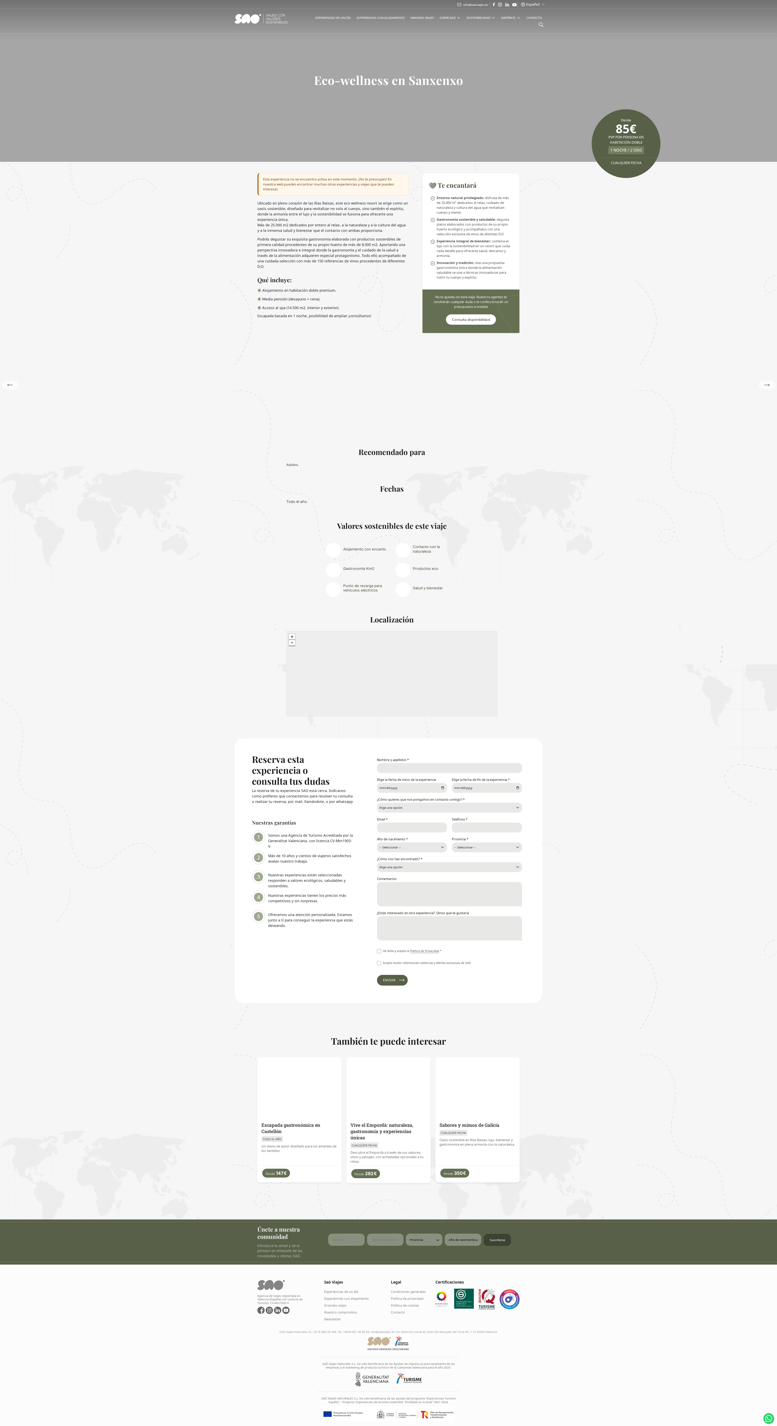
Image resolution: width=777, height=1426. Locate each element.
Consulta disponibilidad (471, 319)
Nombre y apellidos (393, 760)
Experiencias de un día (341, 1291)
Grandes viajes (335, 1305)
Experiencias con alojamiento (346, 1298)
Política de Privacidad (424, 951)
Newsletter (332, 1319)
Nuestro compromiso (340, 1312)
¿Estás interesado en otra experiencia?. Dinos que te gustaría (423, 913)
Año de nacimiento (392, 839)
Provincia (460, 839)
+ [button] (292, 636)
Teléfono (460, 819)
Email (382, 819)
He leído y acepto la (412, 951)
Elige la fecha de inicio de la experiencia (406, 779)
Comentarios (387, 879)
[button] (767, 385)
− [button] (292, 642)
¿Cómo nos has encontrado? (399, 859)
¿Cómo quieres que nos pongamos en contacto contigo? (421, 799)
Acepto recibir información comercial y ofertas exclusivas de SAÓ (426, 963)
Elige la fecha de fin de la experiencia (481, 779)
